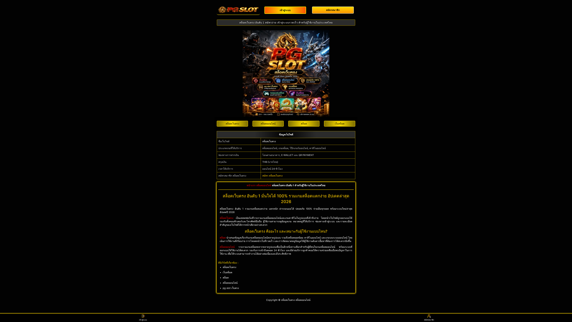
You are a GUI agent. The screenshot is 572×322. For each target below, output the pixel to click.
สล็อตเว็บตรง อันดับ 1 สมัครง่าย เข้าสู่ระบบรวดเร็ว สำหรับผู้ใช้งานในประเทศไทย (286, 22)
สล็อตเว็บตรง (269, 141)
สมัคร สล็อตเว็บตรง (272, 175)
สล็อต (223, 237)
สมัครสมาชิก (429, 319)
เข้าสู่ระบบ (143, 320)
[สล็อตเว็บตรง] (238, 10)
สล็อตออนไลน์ (263, 185)
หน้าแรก (251, 185)
